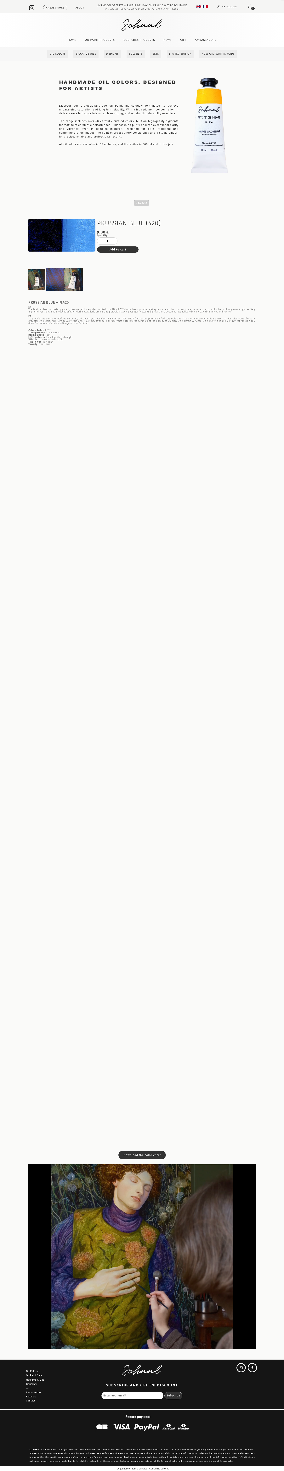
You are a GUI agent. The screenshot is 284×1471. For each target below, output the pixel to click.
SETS (156, 53)
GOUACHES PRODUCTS (139, 40)
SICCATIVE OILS (86, 53)
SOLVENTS (136, 53)
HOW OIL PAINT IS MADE (218, 53)
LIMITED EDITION (180, 53)
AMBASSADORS (205, 40)
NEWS (167, 40)
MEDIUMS (112, 53)
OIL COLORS (58, 53)
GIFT (183, 40)
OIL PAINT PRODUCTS (100, 40)
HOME (72, 40)
